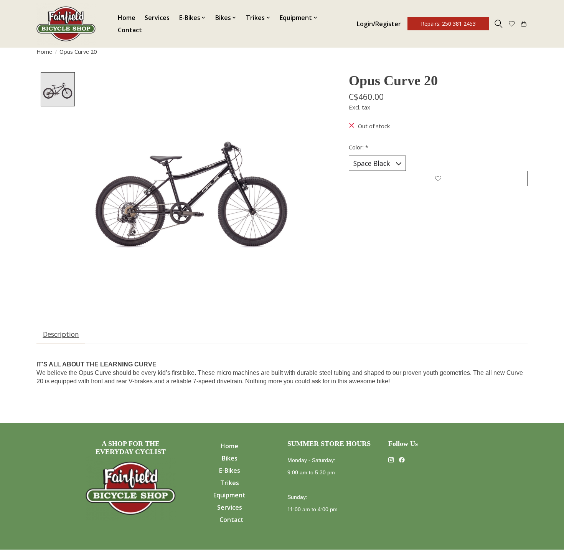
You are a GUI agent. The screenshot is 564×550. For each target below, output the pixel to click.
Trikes (229, 483)
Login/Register (379, 24)
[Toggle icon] (498, 24)
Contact (130, 30)
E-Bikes (229, 470)
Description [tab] (61, 334)
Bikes (229, 458)
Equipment (229, 495)
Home (126, 17)
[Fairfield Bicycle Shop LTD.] (66, 24)
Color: (358, 147)
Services (157, 17)
